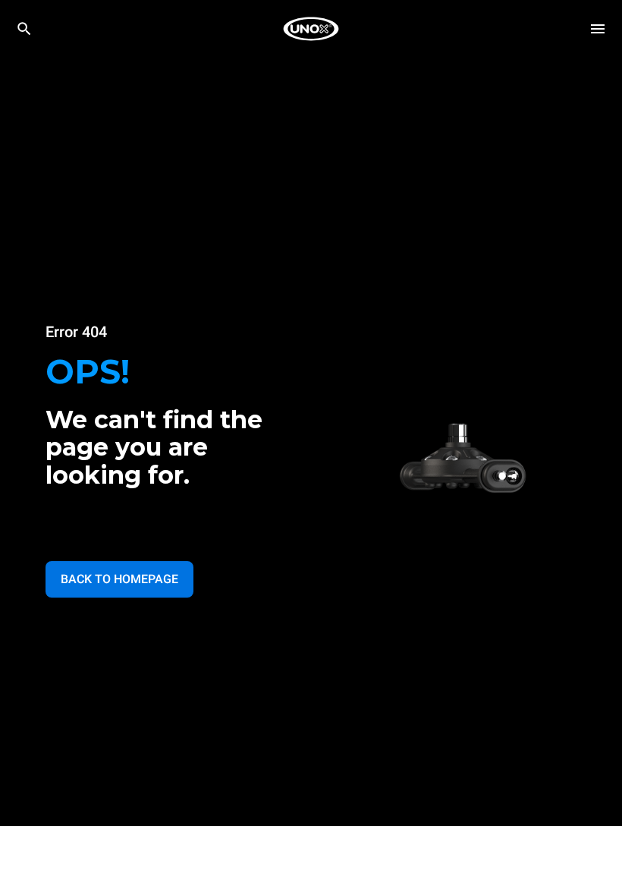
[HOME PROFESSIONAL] (311, 29)
